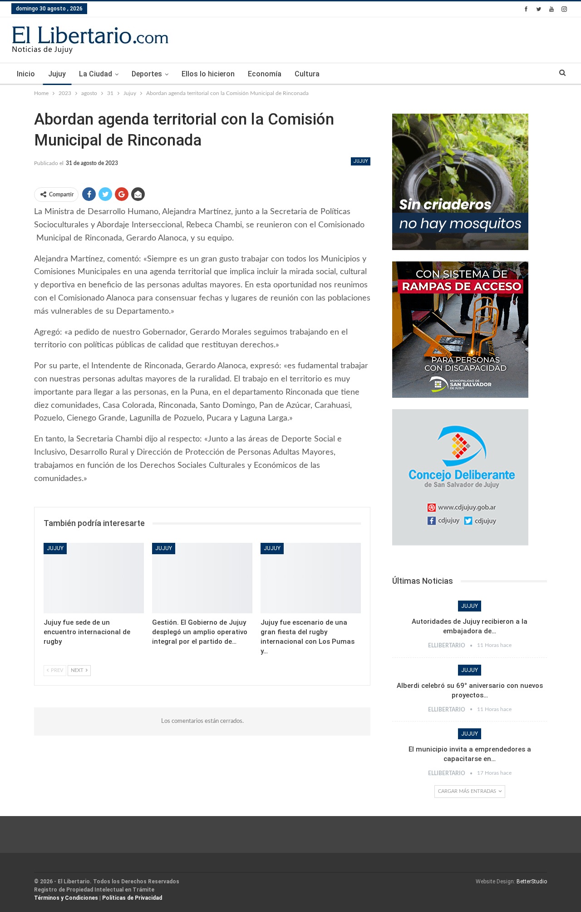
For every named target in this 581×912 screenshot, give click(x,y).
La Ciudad (95, 74)
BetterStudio (532, 881)
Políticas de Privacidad (132, 898)
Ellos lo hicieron (208, 74)
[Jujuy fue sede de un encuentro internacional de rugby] (94, 578)
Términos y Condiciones (66, 898)
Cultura (307, 74)
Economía (264, 74)
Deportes (147, 74)
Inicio (26, 74)
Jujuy (57, 74)
